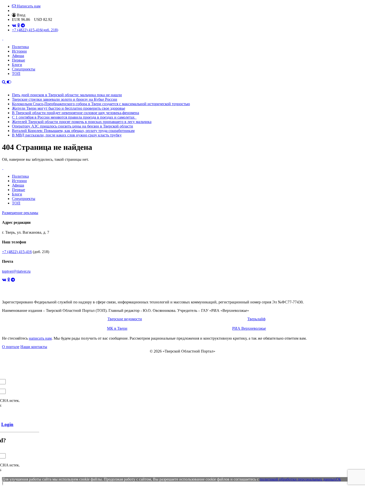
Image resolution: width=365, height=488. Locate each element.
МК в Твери (117, 328)
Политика (20, 47)
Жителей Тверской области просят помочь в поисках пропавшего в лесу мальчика (81, 122)
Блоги (17, 65)
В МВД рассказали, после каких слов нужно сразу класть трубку (67, 135)
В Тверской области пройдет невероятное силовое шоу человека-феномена (75, 113)
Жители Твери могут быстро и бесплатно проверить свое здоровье (68, 108)
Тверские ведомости (125, 319)
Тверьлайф (256, 319)
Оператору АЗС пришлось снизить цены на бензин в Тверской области (72, 126)
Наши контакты (33, 347)
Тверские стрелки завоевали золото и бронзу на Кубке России (64, 99)
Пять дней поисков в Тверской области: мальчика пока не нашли (67, 95)
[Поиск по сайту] (4, 82)
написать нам (40, 338)
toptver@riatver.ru (16, 271)
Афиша (18, 56)
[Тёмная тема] (9, 82)
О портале (10, 347)
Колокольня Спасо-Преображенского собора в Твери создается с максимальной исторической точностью (101, 104)
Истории (19, 51)
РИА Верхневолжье (249, 328)
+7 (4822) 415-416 (35, 30)
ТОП (16, 73)
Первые (18, 60)
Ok (338, 479)
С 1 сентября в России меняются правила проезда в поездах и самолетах (74, 117)
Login (7, 424)
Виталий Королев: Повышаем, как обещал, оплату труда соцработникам (73, 131)
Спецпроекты (23, 69)
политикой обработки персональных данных (298, 479)
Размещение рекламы (20, 213)
